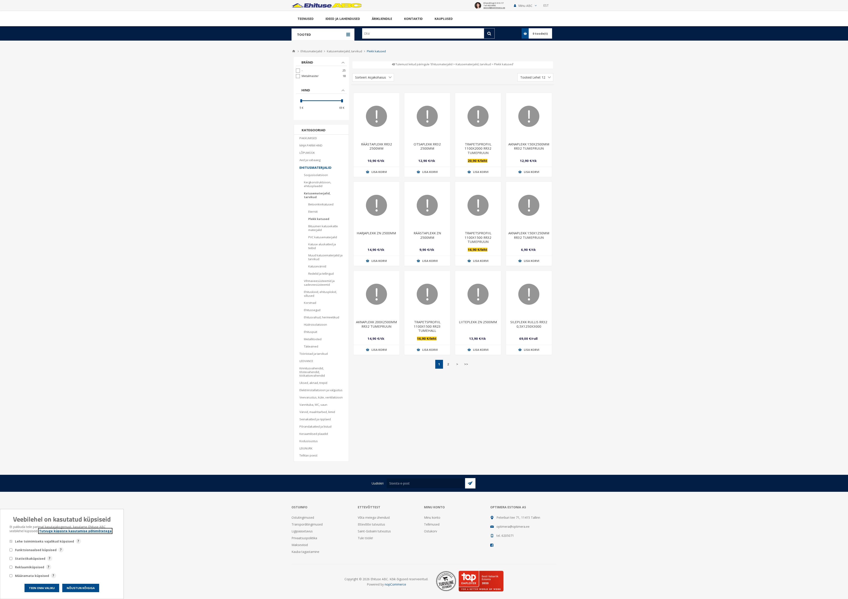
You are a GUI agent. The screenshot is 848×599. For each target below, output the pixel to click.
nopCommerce (395, 584)
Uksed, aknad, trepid (313, 383)
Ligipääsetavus (302, 531)
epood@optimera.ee (494, 8)
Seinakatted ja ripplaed (315, 419)
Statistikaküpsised (30, 558)
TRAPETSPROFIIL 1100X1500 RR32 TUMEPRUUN (478, 237)
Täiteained (311, 346)
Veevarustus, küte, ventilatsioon (321, 397)
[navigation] (321, 88)
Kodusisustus (308, 441)
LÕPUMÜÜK (307, 153)
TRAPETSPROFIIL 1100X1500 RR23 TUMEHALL (427, 326)
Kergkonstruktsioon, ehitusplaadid (317, 184)
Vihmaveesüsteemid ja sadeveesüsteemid (319, 283)
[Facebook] (492, 545)
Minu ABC (525, 6)
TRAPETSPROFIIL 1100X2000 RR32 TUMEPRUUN (478, 148)
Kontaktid (413, 19)
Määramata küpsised (32, 576)
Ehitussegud (312, 310)
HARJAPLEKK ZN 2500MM (376, 233)
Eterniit (313, 212)
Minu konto (432, 517)
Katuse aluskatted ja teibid (322, 246)
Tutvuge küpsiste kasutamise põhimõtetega (75, 531)
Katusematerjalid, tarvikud (317, 195)
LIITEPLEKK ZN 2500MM (478, 322)
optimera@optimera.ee (513, 526)
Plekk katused (318, 219)
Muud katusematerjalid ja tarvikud (325, 257)
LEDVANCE (306, 361)
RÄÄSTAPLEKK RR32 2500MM (376, 146)
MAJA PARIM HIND (310, 145)
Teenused (305, 19)
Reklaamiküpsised (29, 567)
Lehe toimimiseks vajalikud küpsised (44, 541)
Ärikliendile (382, 19)
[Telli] (470, 483)
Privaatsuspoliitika (304, 538)
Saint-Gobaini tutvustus (374, 531)
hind (305, 90)
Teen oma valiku (42, 588)
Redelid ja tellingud (321, 274)
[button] (525, 6)
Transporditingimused (307, 524)
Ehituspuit (310, 332)
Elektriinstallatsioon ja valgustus (321, 390)
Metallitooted (313, 339)
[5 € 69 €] (321, 100)
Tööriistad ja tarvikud (313, 354)
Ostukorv (430, 531)
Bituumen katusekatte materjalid (323, 228)
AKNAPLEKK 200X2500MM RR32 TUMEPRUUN (376, 324)
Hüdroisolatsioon (315, 325)
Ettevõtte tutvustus (371, 524)
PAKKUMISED (308, 138)
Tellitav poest (308, 455)
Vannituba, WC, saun (313, 405)
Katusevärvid (317, 266)
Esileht (294, 51)
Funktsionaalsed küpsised (36, 550)
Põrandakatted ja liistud (315, 426)
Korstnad (310, 303)
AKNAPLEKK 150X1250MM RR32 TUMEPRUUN (528, 235)
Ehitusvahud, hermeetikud (321, 317)
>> (466, 364)
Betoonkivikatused (320, 204)
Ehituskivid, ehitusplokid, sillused (320, 294)
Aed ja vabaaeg (309, 160)
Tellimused (431, 524)
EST (546, 5)
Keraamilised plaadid (313, 434)
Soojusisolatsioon (316, 175)
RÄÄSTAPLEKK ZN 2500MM (427, 235)
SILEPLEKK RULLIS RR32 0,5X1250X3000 (528, 324)
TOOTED (304, 34)
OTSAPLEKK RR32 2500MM (427, 146)
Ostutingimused (303, 517)
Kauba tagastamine (305, 552)
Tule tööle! (365, 538)
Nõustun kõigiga (81, 588)
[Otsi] (489, 33)
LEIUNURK (305, 448)
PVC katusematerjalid (322, 237)
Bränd (307, 62)
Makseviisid (300, 545)
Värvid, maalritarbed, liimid (317, 412)
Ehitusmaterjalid (315, 167)
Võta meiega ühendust (374, 517)
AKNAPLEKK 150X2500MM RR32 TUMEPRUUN (528, 146)
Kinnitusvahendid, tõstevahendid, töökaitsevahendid (312, 372)
